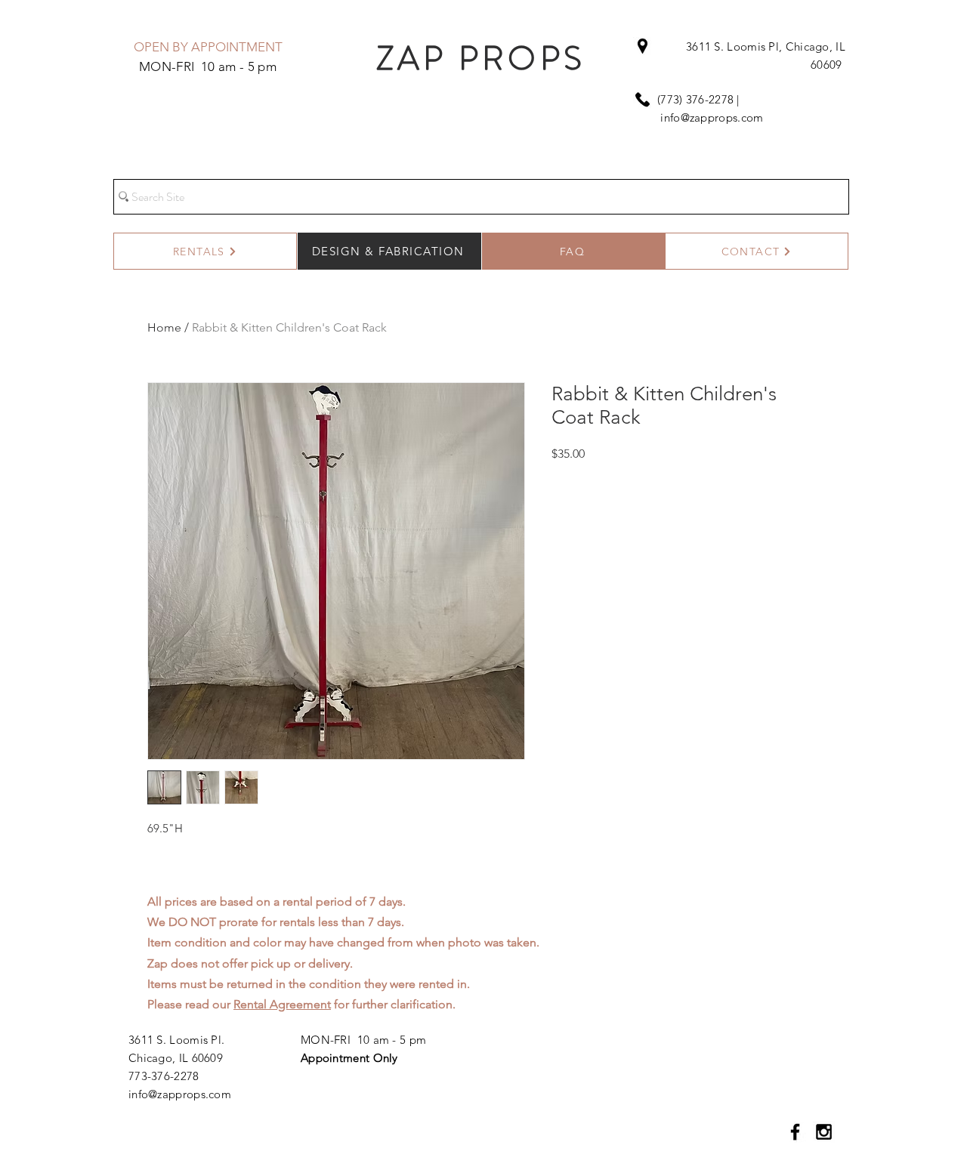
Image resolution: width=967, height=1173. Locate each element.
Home (164, 327)
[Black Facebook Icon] (795, 1132)
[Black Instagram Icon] (824, 1132)
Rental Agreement (282, 1004)
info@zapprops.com (711, 117)
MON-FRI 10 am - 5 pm (363, 1040)
